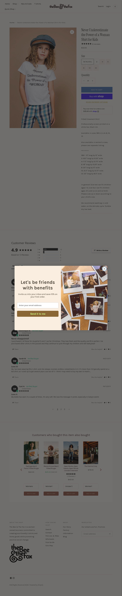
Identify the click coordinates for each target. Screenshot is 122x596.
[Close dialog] (104, 269)
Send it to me (37, 313)
